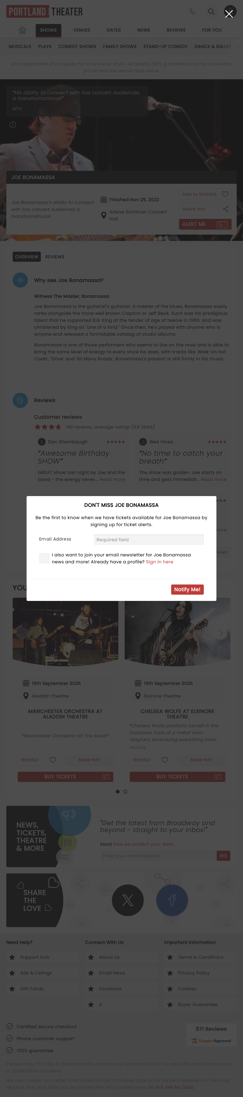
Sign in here (160, 562)
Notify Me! (187, 589)
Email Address (55, 539)
